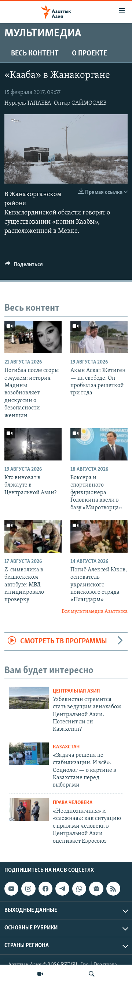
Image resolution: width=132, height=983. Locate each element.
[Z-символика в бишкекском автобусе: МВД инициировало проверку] (33, 536)
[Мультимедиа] (40, 974)
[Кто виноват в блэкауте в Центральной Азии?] (33, 444)
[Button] (24, 266)
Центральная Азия (76, 691)
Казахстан (66, 747)
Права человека (72, 803)
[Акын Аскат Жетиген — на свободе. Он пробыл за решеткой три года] (99, 337)
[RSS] (113, 889)
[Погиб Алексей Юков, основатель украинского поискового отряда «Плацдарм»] (99, 536)
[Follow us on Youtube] (11, 889)
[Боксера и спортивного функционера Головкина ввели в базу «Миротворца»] (99, 444)
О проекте (89, 53)
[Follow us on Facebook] (45, 889)
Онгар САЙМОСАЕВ (80, 103)
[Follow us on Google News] (96, 889)
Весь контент (35, 53)
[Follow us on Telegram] (62, 889)
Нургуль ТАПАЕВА (27, 103)
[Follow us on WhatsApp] (79, 889)
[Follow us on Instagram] (28, 889)
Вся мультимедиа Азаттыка (95, 611)
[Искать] (92, 974)
